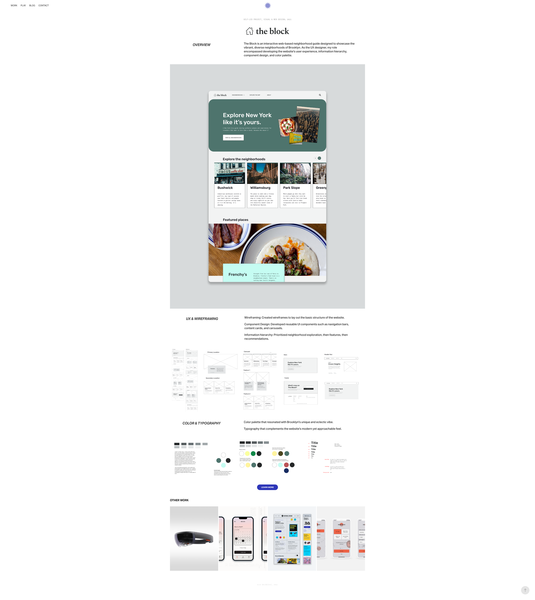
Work (14, 5)
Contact (43, 5)
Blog (32, 5)
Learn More (267, 487)
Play (23, 5)
